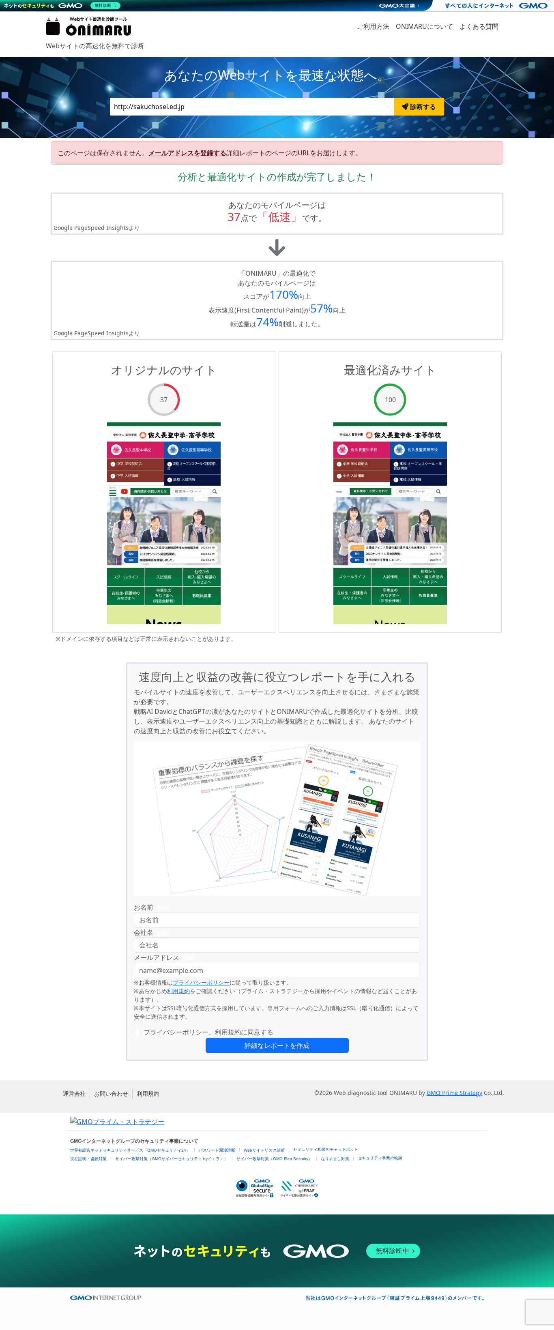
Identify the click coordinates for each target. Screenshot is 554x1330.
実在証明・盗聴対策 (88, 1159)
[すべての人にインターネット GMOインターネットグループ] (497, 5)
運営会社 (74, 1093)
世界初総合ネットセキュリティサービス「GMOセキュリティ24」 (130, 1150)
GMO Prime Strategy (454, 1093)
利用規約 (178, 991)
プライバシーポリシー (201, 982)
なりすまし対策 (335, 1159)
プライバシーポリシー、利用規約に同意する (208, 1032)
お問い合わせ (111, 1093)
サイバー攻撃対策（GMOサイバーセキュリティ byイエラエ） (171, 1159)
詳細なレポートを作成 (277, 1045)
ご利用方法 (373, 26)
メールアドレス (163, 957)
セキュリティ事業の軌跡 (380, 1158)
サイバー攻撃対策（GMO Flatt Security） (274, 1159)
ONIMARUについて (424, 26)
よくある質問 (479, 26)
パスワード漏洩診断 (217, 1150)
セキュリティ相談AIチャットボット (325, 1149)
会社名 (150, 932)
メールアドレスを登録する (187, 152)
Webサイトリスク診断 (264, 1150)
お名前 (150, 907)
